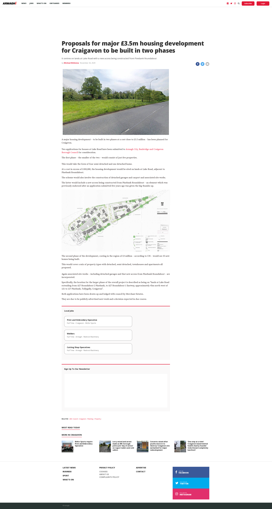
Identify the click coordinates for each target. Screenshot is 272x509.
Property (98, 419)
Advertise (141, 468)
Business (67, 472)
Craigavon (82, 419)
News (23, 3)
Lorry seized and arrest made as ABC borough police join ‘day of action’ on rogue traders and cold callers (123, 446)
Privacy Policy (107, 468)
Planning (90, 419)
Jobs (31, 3)
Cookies (103, 472)
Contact (140, 472)
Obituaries (54, 3)
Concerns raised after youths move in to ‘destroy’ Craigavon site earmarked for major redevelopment (160, 446)
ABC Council (73, 419)
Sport (66, 476)
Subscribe (248, 3)
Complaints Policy (109, 477)
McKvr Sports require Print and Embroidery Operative (83, 444)
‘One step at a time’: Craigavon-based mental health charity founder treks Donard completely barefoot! (198, 446)
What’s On (41, 3)
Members (66, 3)
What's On (68, 480)
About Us (104, 474)
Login (263, 3)
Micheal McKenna (71, 63)
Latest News (69, 468)
